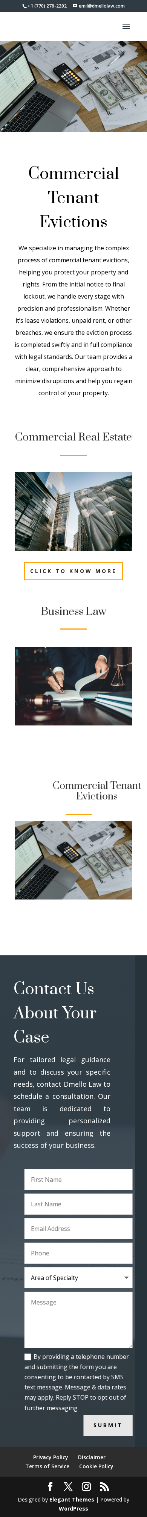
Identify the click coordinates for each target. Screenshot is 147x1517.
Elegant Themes (71, 1499)
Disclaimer (92, 1457)
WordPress (73, 1508)
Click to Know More (73, 570)
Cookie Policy (96, 1466)
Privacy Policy (50, 1457)
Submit (97, 1425)
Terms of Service (47, 1466)
